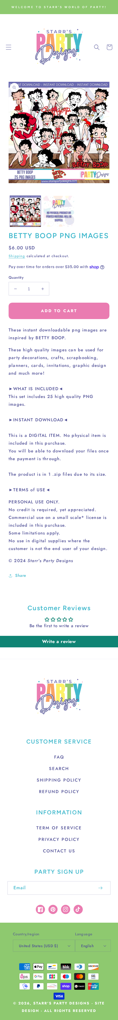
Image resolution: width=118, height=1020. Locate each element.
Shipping (17, 256)
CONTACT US (59, 851)
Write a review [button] (59, 641)
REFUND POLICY (59, 791)
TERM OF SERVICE (59, 828)
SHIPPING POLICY (59, 780)
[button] (8, 47)
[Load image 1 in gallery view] (25, 211)
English (87, 946)
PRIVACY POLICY (59, 839)
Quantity (16, 277)
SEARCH (59, 768)
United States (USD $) (38, 946)
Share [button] (20, 575)
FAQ (59, 757)
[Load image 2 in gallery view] (59, 211)
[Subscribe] (100, 888)
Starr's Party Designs (61, 1003)
